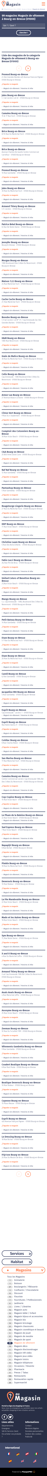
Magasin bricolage (20, 1323)
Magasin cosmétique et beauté (26, 1329)
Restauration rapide (21, 1379)
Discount (16, 1293)
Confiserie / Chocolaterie (24, 1290)
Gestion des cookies (33, 1434)
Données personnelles (34, 1431)
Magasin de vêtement (22, 1342)
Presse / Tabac (18, 1372)
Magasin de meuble (21, 1336)
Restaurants (17, 1376)
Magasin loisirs (19, 1359)
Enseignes (6, 1428)
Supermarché (18, 1382)
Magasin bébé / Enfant (22, 1313)
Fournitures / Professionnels (26, 1300)
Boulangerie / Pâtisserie (23, 1286)
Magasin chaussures (21, 1326)
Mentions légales (32, 1428)
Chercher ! (23, 33)
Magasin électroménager (23, 1349)
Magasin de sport (20, 1339)
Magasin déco (18, 1346)
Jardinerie (16, 1303)
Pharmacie (16, 1369)
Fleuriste (16, 1296)
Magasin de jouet (20, 1333)
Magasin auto (18, 1309)
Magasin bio (18, 1319)
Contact (28, 1426)
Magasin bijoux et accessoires (26, 1316)
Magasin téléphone (21, 1362)
